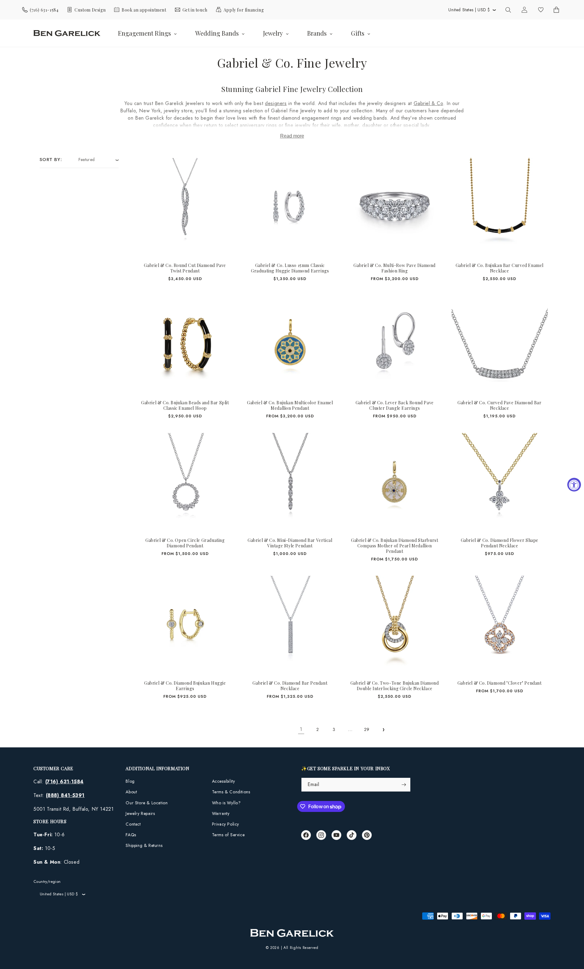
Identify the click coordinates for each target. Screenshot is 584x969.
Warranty (221, 813)
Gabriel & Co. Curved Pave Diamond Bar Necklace (499, 405)
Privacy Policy (225, 824)
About (131, 792)
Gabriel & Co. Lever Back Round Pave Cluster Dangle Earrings (395, 405)
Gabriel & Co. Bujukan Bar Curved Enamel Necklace (499, 268)
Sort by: (51, 159)
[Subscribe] (403, 785)
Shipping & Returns (144, 845)
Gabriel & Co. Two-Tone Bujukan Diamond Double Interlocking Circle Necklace (394, 685)
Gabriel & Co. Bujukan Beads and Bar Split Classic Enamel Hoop (185, 405)
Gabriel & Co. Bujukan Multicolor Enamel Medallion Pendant (290, 405)
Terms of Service (228, 835)
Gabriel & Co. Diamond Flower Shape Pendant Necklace (499, 542)
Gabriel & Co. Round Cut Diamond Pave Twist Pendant (185, 268)
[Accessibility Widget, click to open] (574, 484)
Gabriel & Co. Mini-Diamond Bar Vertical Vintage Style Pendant (290, 542)
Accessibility (223, 781)
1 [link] (301, 729)
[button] (508, 9)
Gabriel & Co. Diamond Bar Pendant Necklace (289, 685)
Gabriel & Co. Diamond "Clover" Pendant (499, 683)
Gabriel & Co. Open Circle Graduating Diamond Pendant (185, 542)
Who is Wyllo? (226, 803)
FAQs (131, 835)
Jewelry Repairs (140, 813)
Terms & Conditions (231, 792)
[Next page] (383, 729)
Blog (130, 781)
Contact (133, 824)
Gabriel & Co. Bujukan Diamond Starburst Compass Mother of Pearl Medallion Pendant (394, 545)
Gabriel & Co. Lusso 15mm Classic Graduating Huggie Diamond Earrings (290, 268)
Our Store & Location (147, 803)
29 (367, 729)
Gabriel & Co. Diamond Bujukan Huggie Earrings (185, 685)
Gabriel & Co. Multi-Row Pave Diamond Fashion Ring (394, 268)
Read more (292, 136)
